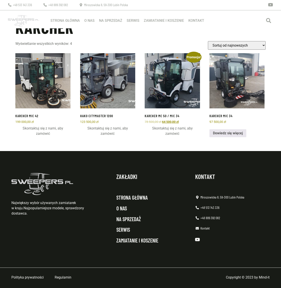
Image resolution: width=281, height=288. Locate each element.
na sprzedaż (128, 219)
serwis (123, 229)
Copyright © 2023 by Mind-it (248, 277)
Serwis (133, 20)
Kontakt (196, 20)
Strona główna (65, 20)
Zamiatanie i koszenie (164, 20)
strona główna (132, 197)
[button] (268, 20)
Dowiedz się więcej (228, 133)
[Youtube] (270, 4)
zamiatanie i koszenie (137, 240)
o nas (121, 208)
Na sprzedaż (110, 20)
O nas (89, 20)
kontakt (205, 176)
